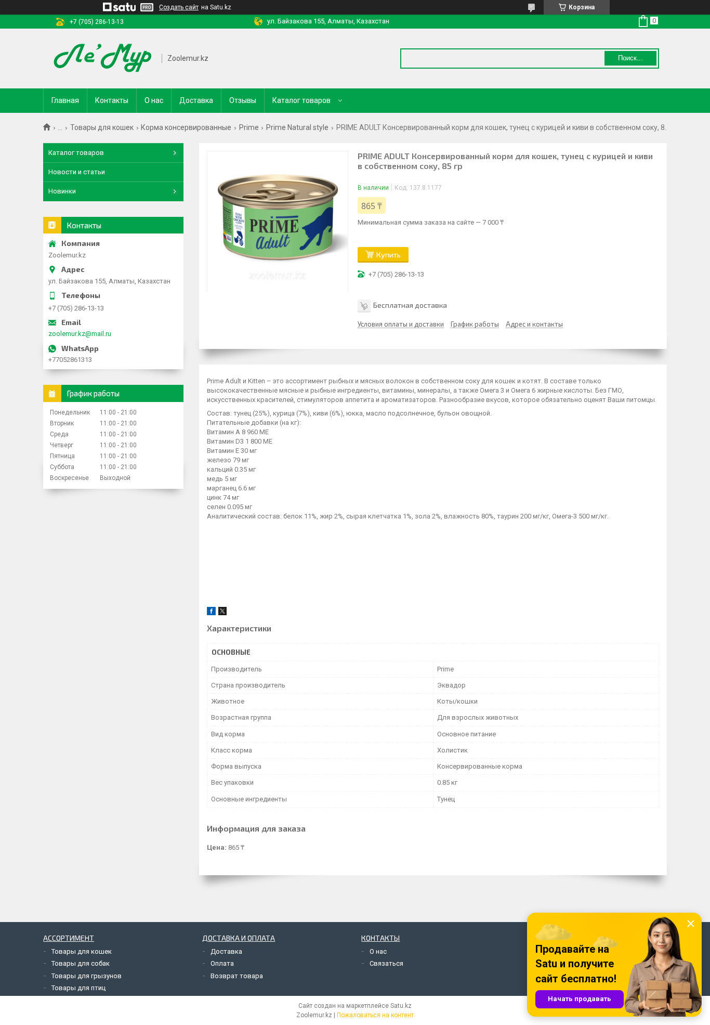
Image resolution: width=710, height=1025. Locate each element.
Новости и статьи (76, 172)
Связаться (386, 963)
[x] (222, 613)
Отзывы (242, 100)
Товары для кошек (102, 127)
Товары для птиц (78, 988)
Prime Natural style (297, 127)
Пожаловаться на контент (375, 1015)
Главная (65, 100)
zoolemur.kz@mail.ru (79, 334)
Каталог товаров (301, 100)
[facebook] (211, 613)
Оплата (222, 963)
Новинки (62, 191)
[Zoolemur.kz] (103, 58)
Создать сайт (179, 7)
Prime (249, 127)
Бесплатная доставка (410, 305)
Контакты (111, 100)
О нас (153, 100)
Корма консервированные (186, 127)
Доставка (196, 100)
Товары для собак (80, 963)
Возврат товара (237, 976)
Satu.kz (401, 1005)
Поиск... (630, 58)
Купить (388, 254)
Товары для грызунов (86, 976)
